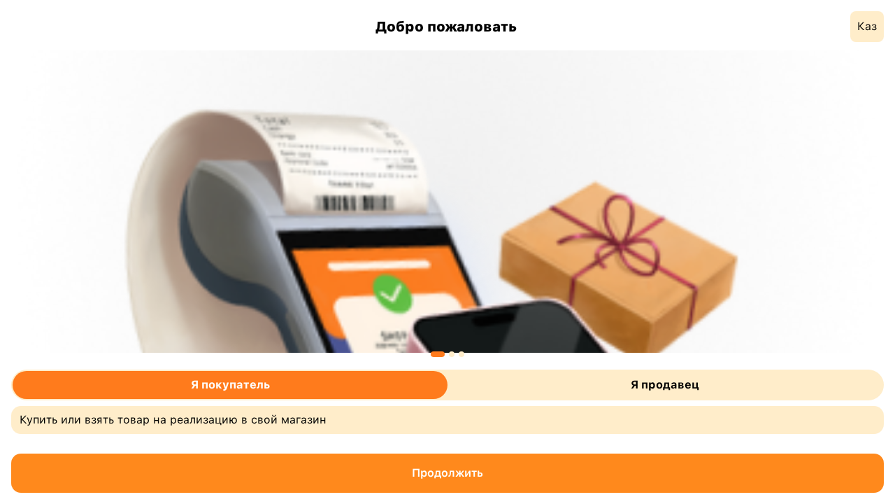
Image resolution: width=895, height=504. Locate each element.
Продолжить (447, 472)
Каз (867, 26)
